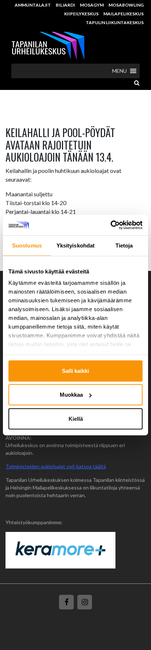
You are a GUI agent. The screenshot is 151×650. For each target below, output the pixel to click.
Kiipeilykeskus (81, 13)
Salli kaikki (75, 370)
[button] (119, 71)
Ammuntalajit (33, 5)
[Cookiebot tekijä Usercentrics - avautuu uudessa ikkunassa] (110, 225)
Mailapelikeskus (123, 13)
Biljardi (65, 5)
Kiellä (76, 418)
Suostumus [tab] (27, 245)
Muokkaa (71, 395)
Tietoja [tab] (124, 245)
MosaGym (92, 5)
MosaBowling (126, 5)
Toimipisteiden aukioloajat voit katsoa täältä (55, 466)
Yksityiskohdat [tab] (75, 245)
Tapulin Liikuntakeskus (115, 22)
